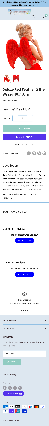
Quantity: (7, 118)
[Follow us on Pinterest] (20, 388)
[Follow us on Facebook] (5, 388)
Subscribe (11, 362)
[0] (44, 16)
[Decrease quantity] (15, 118)
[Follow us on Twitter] (10, 388)
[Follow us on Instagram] (15, 388)
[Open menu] (4, 12)
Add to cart (24, 128)
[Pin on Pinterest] (34, 153)
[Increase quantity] (30, 118)
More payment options (24, 144)
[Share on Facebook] (29, 153)
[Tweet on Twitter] (39, 153)
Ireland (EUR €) (10, 375)
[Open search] (33, 16)
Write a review (24, 240)
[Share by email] (44, 153)
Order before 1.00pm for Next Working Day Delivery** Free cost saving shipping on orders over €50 (24, 3)
